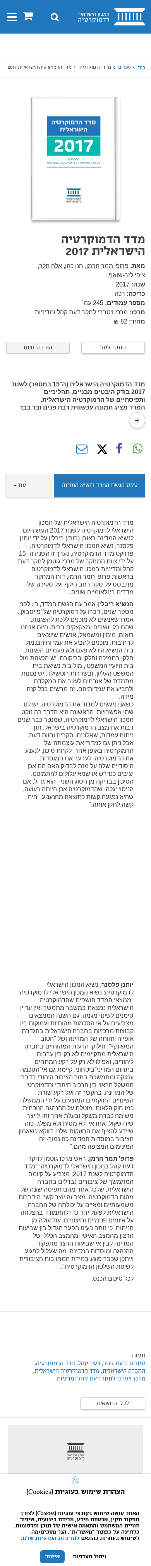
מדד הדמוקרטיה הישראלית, (66, 1371)
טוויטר (100, 449)
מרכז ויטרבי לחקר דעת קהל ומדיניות (101, 1379)
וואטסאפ (137, 449)
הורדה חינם (38, 348)
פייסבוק (119, 449)
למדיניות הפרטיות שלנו (50, 1538)
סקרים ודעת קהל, (123, 1363)
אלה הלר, (50, 266)
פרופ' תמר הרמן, (107, 266)
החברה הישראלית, (123, 1371)
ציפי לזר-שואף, (126, 275)
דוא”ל (81, 449)
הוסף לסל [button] (113, 348)
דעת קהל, (87, 1363)
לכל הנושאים (113, 1404)
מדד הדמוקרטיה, (54, 1363)
